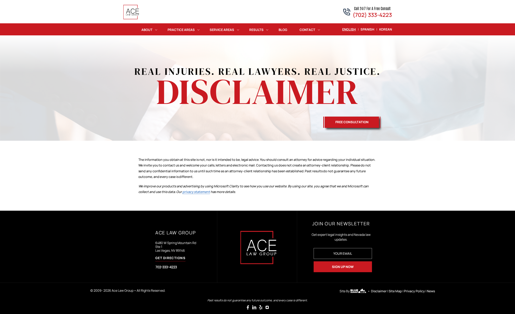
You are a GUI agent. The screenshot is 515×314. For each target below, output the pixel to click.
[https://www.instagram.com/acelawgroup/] (267, 307)
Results (256, 30)
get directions (170, 258)
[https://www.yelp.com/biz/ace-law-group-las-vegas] (261, 307)
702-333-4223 (166, 267)
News (431, 291)
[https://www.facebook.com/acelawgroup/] (248, 307)
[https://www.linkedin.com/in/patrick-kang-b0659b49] (254, 307)
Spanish (367, 29)
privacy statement (196, 192)
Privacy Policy (414, 291)
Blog (283, 30)
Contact (307, 30)
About (146, 30)
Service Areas (222, 30)
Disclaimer (379, 291)
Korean (385, 29)
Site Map (395, 291)
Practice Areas (181, 30)
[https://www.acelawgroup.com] (131, 12)
